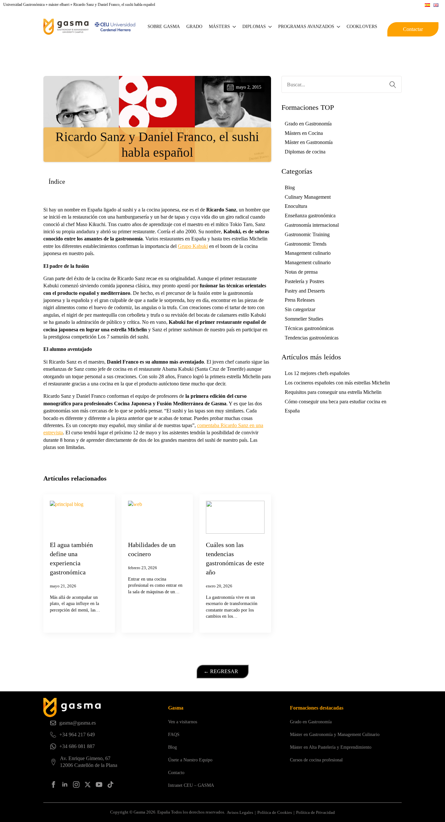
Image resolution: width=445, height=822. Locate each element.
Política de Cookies (274, 812)
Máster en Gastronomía (309, 142)
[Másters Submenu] (234, 26)
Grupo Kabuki (193, 246)
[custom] (110, 784)
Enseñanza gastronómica (310, 215)
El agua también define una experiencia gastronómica (71, 558)
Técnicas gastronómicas (309, 328)
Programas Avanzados (306, 26)
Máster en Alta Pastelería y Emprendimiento (330, 747)
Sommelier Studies (304, 319)
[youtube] (99, 784)
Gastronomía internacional (312, 225)
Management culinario (308, 253)
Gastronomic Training (307, 234)
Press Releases (300, 300)
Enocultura (296, 206)
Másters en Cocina (304, 133)
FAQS (173, 734)
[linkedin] (65, 784)
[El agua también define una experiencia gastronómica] (79, 517)
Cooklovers (362, 26)
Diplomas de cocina (305, 151)
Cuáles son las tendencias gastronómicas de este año (235, 558)
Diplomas (254, 26)
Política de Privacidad (315, 812)
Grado (194, 26)
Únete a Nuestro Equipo (190, 759)
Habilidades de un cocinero (152, 549)
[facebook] (53, 784)
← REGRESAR (221, 671)
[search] (392, 84)
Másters (219, 26)
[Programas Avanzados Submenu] (338, 26)
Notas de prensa (301, 272)
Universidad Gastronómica (24, 4)
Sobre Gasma (164, 26)
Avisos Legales (240, 812)
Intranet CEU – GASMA (191, 785)
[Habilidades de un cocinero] (157, 517)
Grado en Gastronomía (308, 123)
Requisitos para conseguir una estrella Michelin (333, 392)
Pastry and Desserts (305, 291)
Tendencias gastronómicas (311, 337)
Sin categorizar (300, 309)
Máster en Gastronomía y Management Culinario (335, 734)
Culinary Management (308, 197)
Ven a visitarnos (182, 721)
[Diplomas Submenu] (270, 26)
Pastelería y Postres (304, 281)
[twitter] (88, 784)
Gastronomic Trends (305, 244)
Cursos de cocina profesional (316, 759)
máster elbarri (59, 4)
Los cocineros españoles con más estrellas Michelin (337, 382)
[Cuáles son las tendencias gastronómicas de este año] (235, 517)
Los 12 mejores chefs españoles (317, 373)
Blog (290, 187)
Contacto (176, 772)
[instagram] (76, 784)
